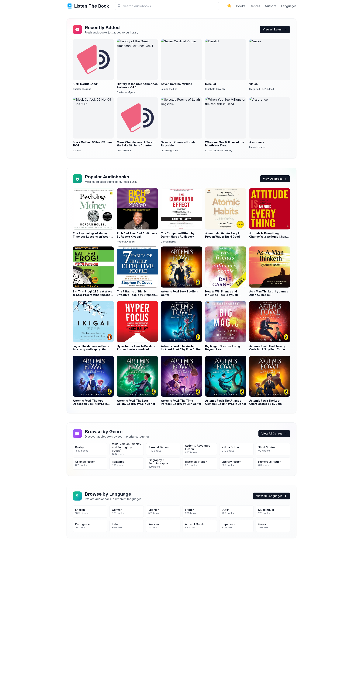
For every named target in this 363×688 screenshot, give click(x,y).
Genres (255, 6)
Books (240, 6)
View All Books (272, 178)
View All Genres (271, 433)
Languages (288, 6)
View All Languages (269, 496)
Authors (270, 6)
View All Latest (272, 29)
